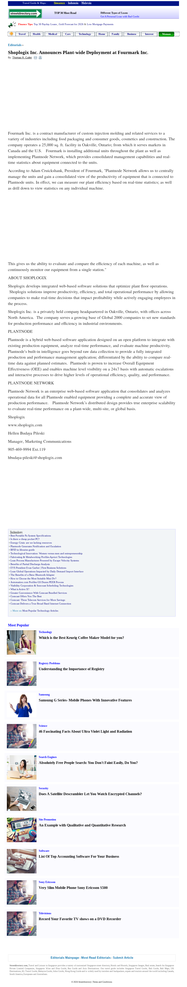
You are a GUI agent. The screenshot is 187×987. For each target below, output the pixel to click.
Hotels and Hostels (119, 965)
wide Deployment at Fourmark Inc (111, 52)
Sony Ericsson (47, 882)
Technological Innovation (24, 553)
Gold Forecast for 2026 (71, 24)
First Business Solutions (54, 567)
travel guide (110, 968)
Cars (67, 34)
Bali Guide (154, 968)
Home (102, 34)
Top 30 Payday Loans (45, 24)
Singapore (59, 2)
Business (131, 34)
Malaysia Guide (45, 971)
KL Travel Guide (29, 971)
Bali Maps (164, 968)
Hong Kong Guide (73, 971)
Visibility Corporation (21, 585)
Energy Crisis (17, 542)
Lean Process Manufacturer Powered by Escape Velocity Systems (44, 560)
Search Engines (48, 757)
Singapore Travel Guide (136, 968)
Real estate (150, 965)
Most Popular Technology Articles (40, 610)
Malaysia (86, 2)
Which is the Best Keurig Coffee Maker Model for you (80, 638)
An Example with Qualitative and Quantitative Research (82, 825)
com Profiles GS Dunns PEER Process (44, 582)
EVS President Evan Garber (25, 567)
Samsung (44, 694)
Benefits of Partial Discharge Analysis (30, 564)
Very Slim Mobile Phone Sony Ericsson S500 (73, 888)
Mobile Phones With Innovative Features (100, 700)
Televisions (45, 913)
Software (44, 850)
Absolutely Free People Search (62, 763)
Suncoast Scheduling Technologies (55, 585)
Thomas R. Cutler (22, 57)
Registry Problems (49, 663)
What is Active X (19, 589)
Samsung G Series (53, 700)
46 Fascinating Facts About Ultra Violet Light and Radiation (85, 731)
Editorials (14, 45)
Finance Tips (25, 24)
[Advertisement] (45, 96)
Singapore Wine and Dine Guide (51, 968)
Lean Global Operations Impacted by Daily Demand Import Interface (46, 571)
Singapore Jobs (55, 974)
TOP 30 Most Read (65, 13)
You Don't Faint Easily (105, 763)
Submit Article (123, 957)
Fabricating (16, 557)
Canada (170, 971)
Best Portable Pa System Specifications (30, 535)
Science (43, 725)
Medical (52, 34)
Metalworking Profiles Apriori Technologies (49, 557)
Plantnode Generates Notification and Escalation (35, 546)
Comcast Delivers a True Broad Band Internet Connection (40, 603)
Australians (42, 974)
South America (16, 974)
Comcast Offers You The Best (26, 596)
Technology (85, 34)
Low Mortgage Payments (100, 24)
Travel (22, 34)
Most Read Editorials (96, 957)
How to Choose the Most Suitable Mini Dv (32, 578)
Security (43, 788)
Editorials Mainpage (65, 957)
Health (36, 34)
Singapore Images (136, 965)
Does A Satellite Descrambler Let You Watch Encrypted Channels (89, 794)
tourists (138, 971)
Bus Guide (73, 968)
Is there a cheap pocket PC (24, 539)
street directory (102, 965)
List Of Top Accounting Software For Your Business (79, 856)
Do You (130, 763)
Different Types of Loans (114, 12)
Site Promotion (47, 819)
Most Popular (18, 625)
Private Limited (17, 968)
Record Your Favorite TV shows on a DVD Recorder (80, 919)
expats (128, 971)
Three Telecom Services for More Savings (43, 600)
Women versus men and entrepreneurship (61, 553)
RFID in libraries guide (22, 549)
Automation (16, 582)
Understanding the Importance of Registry (71, 669)
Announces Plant (56, 52)
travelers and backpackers (113, 971)
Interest (149, 34)
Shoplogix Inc (22, 52)
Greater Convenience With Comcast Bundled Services (38, 592)
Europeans (28, 974)
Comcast (14, 600)
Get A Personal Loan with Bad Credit (120, 16)
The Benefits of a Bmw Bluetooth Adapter (32, 574)
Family (115, 34)
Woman (166, 34)
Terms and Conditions (102, 982)
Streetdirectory (84, 982)
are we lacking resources (39, 542)
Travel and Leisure (37, 965)
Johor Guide (58, 971)
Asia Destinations (91, 968)
